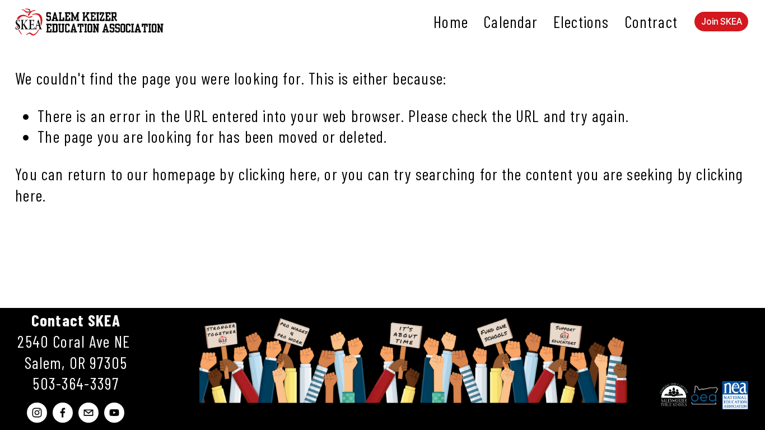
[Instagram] (37, 413)
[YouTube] (114, 413)
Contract (651, 21)
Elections (581, 21)
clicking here (278, 174)
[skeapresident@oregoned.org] (88, 413)
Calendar (510, 21)
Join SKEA (721, 21)
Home (450, 21)
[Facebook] (63, 413)
